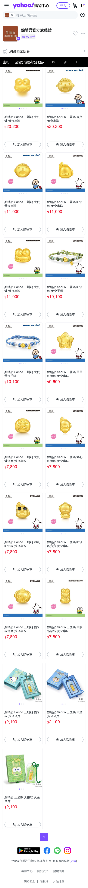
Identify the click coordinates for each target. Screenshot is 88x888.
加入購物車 (24, 144)
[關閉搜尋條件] (12, 15)
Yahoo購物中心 (31, 6)
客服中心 (26, 871)
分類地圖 (58, 881)
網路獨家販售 (19, 51)
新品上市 (69, 62)
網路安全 (29, 881)
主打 (6, 62)
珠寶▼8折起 (57, 62)
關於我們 (42, 871)
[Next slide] (40, 87)
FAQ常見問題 (81, 62)
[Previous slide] (5, 87)
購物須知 (59, 871)
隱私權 (44, 881)
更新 (73, 861)
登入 (63, 5)
